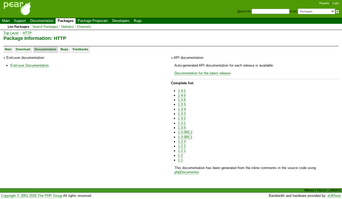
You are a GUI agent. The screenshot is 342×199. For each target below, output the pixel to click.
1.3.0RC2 (185, 132)
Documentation (41, 21)
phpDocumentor (186, 172)
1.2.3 (182, 142)
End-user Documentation (29, 65)
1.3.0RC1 (185, 137)
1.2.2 (182, 146)
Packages (65, 21)
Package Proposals (93, 21)
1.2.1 (182, 151)
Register (324, 3)
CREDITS (335, 190)
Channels (84, 27)
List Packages (18, 27)
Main (6, 21)
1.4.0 (182, 95)
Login (335, 3)
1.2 (180, 156)
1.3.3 (182, 114)
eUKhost (334, 196)
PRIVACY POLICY (315, 190)
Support (20, 21)
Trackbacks (80, 49)
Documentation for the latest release (202, 73)
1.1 (180, 160)
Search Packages (45, 27)
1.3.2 (182, 118)
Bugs (138, 21)
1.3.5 (182, 104)
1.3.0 (182, 128)
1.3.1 (182, 123)
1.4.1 (182, 91)
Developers (121, 21)
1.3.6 (182, 100)
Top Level (10, 33)
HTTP (27, 33)
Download (23, 49)
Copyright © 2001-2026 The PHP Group (31, 196)
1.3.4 (182, 109)
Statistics (67, 27)
